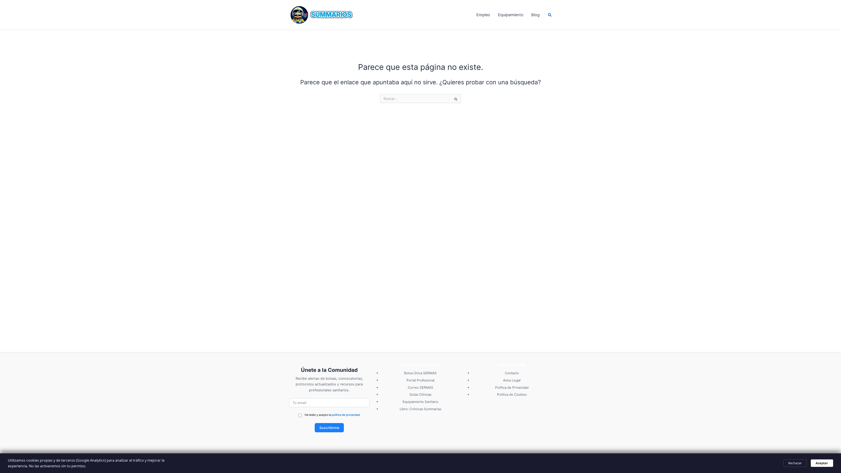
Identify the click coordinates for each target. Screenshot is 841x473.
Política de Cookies (512, 394)
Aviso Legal (512, 380)
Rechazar (795, 463)
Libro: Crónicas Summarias (420, 409)
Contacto (512, 373)
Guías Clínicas (420, 394)
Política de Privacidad (511, 387)
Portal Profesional (420, 380)
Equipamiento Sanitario (420, 402)
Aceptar (822, 463)
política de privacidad (346, 415)
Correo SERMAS (420, 387)
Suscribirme (329, 427)
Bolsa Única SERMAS (420, 373)
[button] (550, 15)
